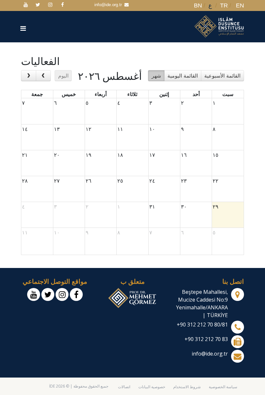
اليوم (63, 75)
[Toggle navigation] (24, 29)
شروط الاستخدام (187, 386)
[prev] (28, 75)
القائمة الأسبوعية (222, 75)
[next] (43, 75)
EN (240, 5)
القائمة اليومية (182, 75)
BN (198, 5)
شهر (156, 75)
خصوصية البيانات (151, 386)
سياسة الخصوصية (223, 386)
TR (224, 5)
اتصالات (124, 386)
